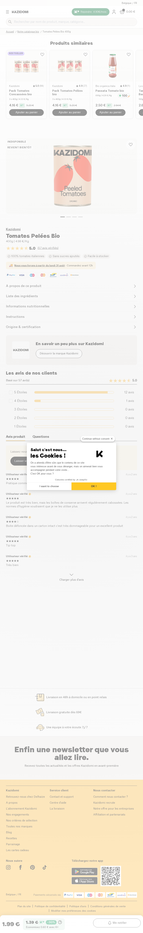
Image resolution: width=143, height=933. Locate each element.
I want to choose (49, 486)
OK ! (94, 486)
